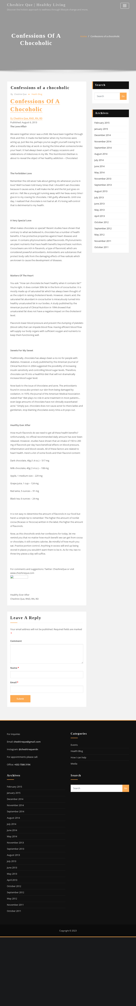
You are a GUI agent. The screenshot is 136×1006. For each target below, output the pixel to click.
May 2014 (99, 172)
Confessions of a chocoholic (105, 36)
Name (14, 667)
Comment (16, 641)
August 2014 (100, 153)
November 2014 (102, 141)
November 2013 (102, 178)
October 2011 (101, 247)
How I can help (78, 757)
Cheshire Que (19, 94)
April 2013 (99, 216)
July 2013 (99, 197)
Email (14, 682)
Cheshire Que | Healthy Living (36, 5)
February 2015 (101, 122)
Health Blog (37, 94)
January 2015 (101, 128)
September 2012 (103, 228)
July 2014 (99, 160)
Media (74, 763)
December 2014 (102, 135)
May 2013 (99, 209)
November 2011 (102, 241)
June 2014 (99, 166)
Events (74, 744)
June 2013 (99, 203)
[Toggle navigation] (124, 6)
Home (83, 36)
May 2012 (99, 234)
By (26, 118)
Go (123, 96)
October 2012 (101, 222)
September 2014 (103, 147)
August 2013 (100, 191)
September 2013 (103, 184)
